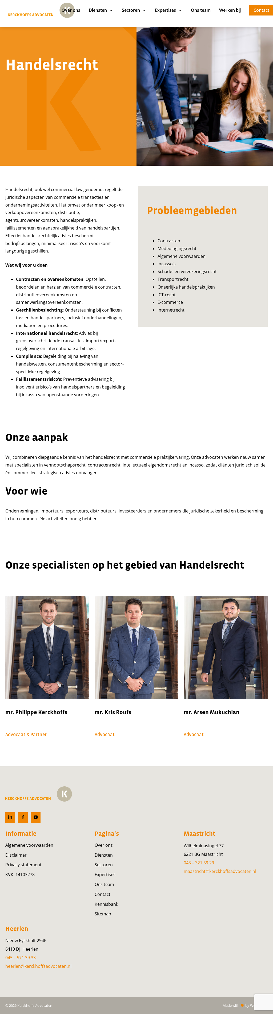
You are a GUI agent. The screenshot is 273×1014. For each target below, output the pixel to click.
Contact (102, 894)
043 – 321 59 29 (199, 863)
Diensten (104, 855)
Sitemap (103, 914)
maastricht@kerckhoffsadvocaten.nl (220, 871)
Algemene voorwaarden (29, 845)
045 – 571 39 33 (20, 958)
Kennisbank (106, 904)
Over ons (104, 845)
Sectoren (104, 865)
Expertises (105, 874)
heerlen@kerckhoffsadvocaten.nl (38, 966)
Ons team (104, 884)
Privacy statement (23, 865)
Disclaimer (16, 855)
